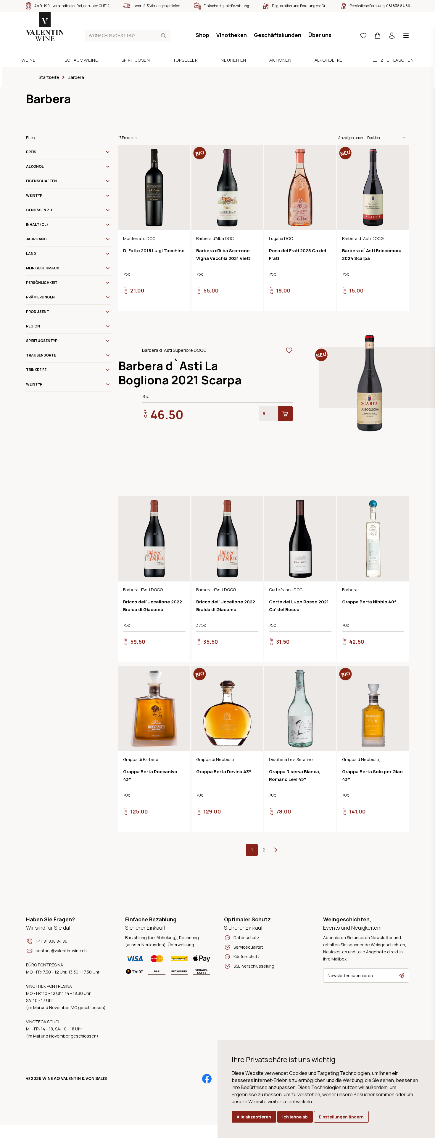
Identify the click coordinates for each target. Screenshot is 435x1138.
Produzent (37, 311)
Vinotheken (231, 35)
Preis (31, 151)
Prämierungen (40, 297)
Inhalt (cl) (37, 224)
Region (33, 326)
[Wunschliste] (363, 35)
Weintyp (34, 195)
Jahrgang (36, 239)
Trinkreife (36, 369)
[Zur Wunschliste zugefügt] (182, 153)
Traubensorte (41, 355)
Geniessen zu (39, 209)
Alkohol (35, 166)
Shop (202, 35)
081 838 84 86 (398, 5)
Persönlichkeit (41, 282)
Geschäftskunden (277, 35)
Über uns (319, 35)
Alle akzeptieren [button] (254, 1117)
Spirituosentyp (41, 340)
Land (31, 253)
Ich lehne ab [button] (295, 1117)
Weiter (275, 850)
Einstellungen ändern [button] (341, 1117)
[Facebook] (207, 1078)
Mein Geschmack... (44, 268)
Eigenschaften (41, 180)
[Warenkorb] (377, 35)
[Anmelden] (392, 35)
